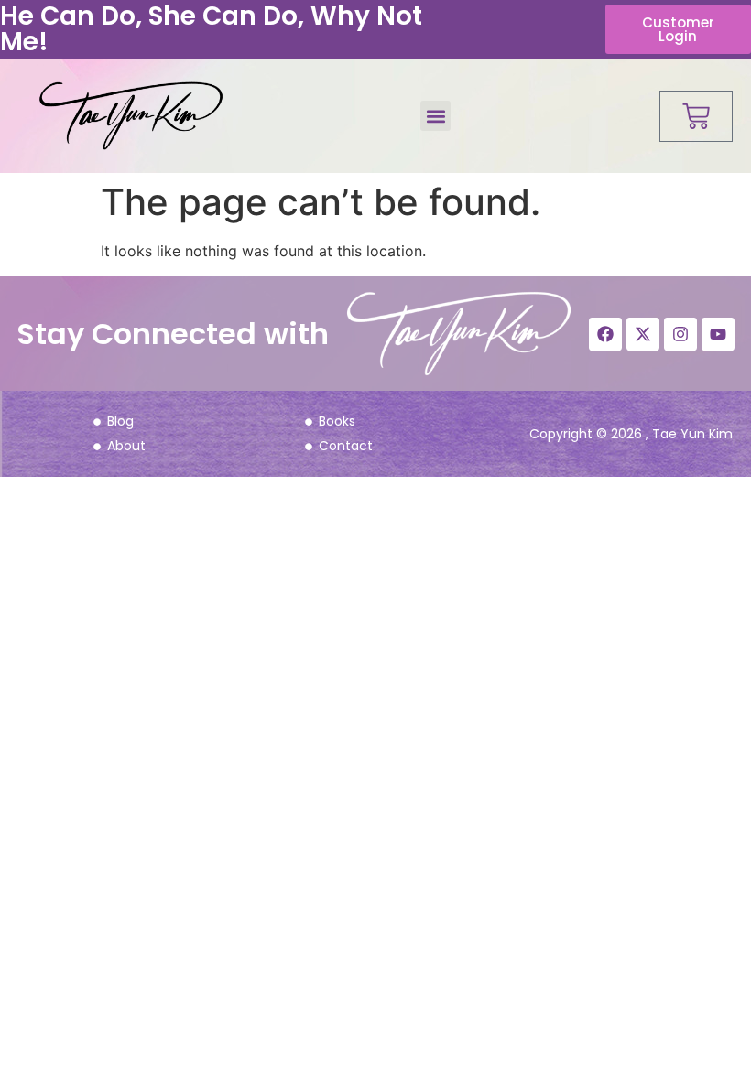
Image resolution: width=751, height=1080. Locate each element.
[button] (435, 116)
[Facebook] (605, 334)
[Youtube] (718, 334)
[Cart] (696, 116)
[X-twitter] (642, 334)
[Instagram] (680, 334)
